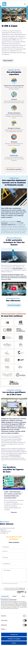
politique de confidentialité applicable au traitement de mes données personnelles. (14, 589)
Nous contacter (7, 60)
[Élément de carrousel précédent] (5, 492)
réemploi (8, 422)
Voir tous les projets (14, 305)
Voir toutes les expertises (14, 169)
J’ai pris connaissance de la (14, 589)
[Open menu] (25, 4)
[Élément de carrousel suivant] (22, 492)
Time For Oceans (17, 268)
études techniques (14, 455)
